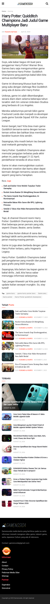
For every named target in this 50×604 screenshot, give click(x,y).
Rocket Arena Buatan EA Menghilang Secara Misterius (25, 192)
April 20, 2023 (25, 32)
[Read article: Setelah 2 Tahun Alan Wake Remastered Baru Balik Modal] (8, 357)
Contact (5, 566)
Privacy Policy (7, 569)
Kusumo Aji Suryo (11, 32)
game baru (11, 293)
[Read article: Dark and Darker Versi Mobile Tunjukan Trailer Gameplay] (8, 314)
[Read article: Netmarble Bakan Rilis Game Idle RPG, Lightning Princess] (8, 346)
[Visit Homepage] (25, 3)
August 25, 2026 (19, 452)
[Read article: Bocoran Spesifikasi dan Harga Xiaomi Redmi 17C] (7, 449)
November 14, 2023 (41, 338)
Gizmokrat (6, 588)
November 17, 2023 (41, 317)
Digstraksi (6, 585)
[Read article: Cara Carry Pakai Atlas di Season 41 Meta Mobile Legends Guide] (7, 416)
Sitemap (5, 576)
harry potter (7, 297)
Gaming (10, 11)
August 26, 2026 (9, 408)
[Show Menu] (3, 3)
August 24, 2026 (19, 506)
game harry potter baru (26, 293)
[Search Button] (47, 3)
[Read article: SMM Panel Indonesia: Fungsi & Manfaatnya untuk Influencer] (7, 492)
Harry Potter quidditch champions (28, 297)
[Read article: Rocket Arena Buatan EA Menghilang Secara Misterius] (8, 325)
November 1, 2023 (40, 370)
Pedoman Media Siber (11, 572)
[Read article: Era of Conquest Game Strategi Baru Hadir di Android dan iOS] (8, 367)
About (4, 562)
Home (4, 11)
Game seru (42, 293)
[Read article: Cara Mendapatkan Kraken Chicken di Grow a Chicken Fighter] (7, 459)
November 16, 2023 (41, 328)
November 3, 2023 (40, 360)
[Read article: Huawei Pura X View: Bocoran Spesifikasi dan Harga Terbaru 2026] (7, 503)
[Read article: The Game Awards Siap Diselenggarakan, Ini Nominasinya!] (8, 335)
